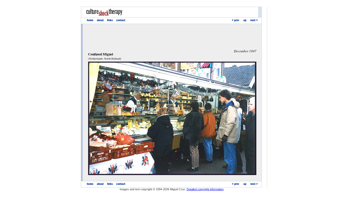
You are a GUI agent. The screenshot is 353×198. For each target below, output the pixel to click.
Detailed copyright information (205, 189)
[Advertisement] (172, 36)
